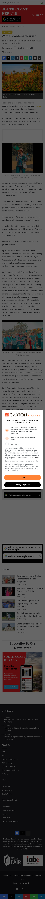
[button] (22, 444)
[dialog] (22, 449)
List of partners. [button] (34, 458)
